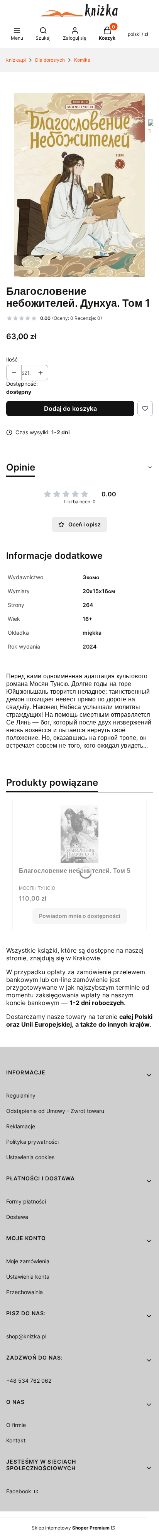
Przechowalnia (24, 1292)
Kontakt (15, 1440)
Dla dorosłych (50, 60)
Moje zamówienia (27, 1261)
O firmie (16, 1425)
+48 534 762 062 (28, 1380)
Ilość (12, 359)
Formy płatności (26, 1201)
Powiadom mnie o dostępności (79, 916)
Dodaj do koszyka (70, 408)
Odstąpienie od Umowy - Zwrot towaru (55, 1111)
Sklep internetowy (71, 1528)
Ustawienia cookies (30, 1157)
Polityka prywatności (32, 1141)
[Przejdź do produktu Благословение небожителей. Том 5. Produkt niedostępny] (79, 834)
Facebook (19, 1491)
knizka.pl (16, 60)
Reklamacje (20, 1126)
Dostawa (17, 1217)
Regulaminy (21, 1095)
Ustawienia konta (27, 1276)
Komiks (82, 60)
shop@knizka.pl (26, 1336)
